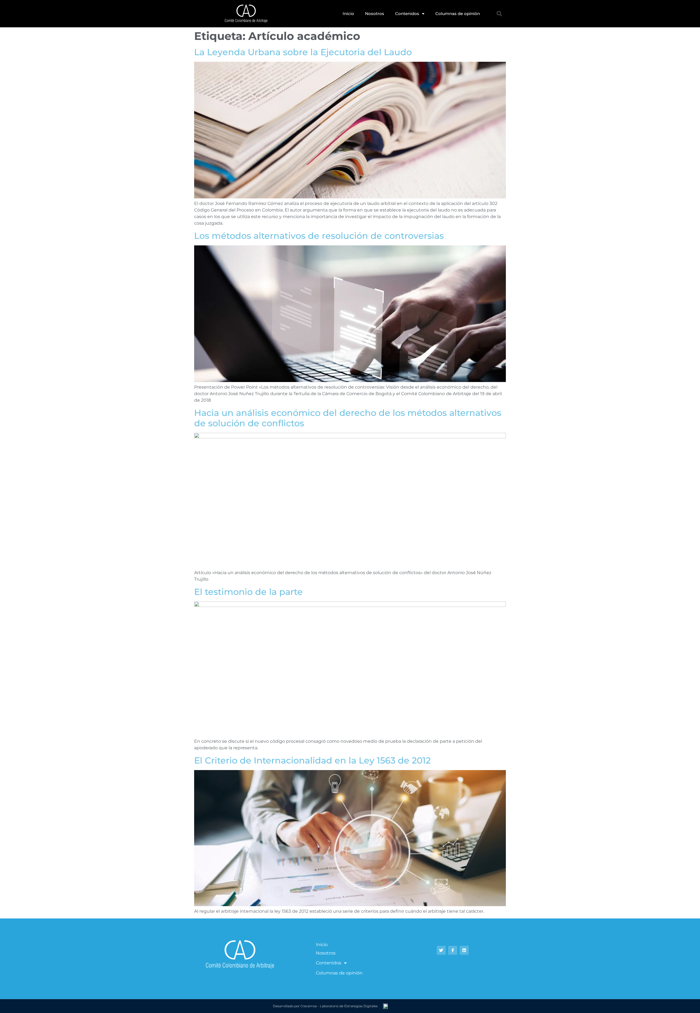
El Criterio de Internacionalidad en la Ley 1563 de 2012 (312, 760)
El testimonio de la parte (248, 591)
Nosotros (374, 13)
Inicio (348, 13)
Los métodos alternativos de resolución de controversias (319, 235)
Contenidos (407, 13)
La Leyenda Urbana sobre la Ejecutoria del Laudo (303, 52)
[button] (499, 13)
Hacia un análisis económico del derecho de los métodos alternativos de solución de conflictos (347, 417)
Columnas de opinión (457, 13)
